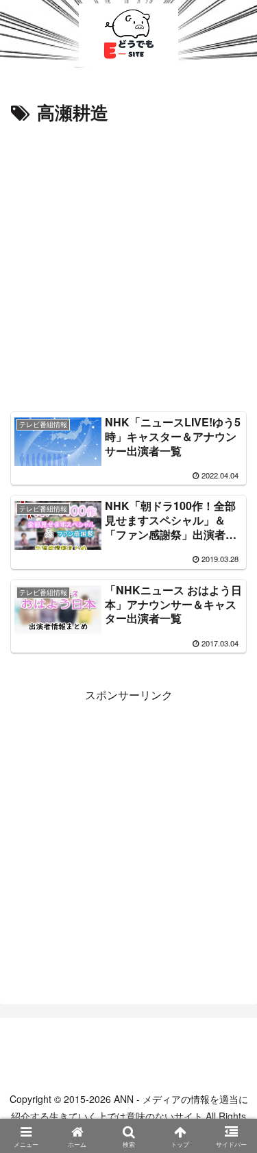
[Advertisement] (128, 263)
